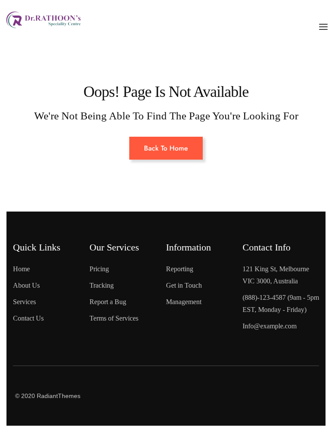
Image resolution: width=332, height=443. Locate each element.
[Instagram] (268, 409)
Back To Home (166, 148)
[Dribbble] (303, 409)
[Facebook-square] (268, 379)
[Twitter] (303, 379)
